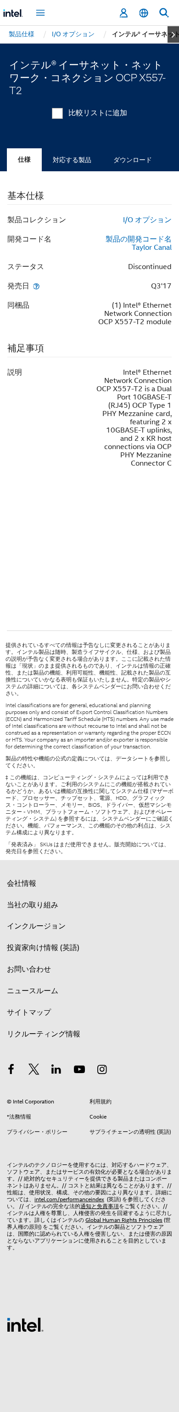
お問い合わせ (29, 969)
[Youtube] (79, 1071)
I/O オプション (147, 220)
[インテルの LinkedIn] (56, 1071)
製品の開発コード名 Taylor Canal (139, 243)
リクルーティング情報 (43, 1034)
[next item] (173, 34)
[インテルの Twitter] (34, 1071)
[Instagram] (102, 1071)
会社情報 (21, 883)
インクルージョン (36, 926)
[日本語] (144, 13)
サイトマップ (29, 1012)
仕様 (24, 159)
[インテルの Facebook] (11, 1071)
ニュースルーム (32, 991)
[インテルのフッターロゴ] (25, 1324)
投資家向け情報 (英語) (43, 947)
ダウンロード (132, 160)
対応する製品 (72, 160)
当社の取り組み (32, 905)
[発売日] (36, 286)
